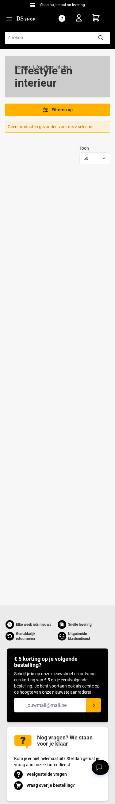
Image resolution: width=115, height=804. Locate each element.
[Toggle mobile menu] (9, 19)
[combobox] (57, 38)
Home (20, 67)
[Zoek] (101, 38)
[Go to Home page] (26, 18)
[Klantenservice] (62, 18)
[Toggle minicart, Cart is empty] (101, 18)
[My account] (81, 19)
